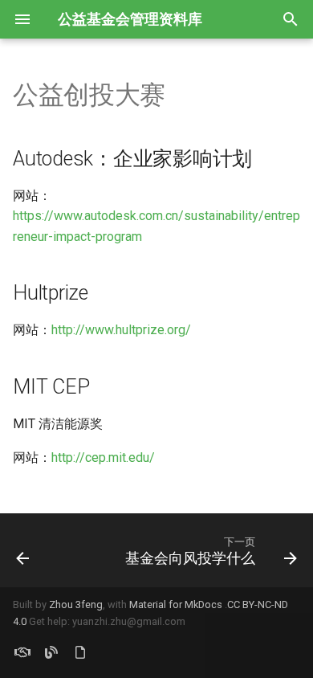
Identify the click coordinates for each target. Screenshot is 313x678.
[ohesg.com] (22, 652)
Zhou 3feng (76, 604)
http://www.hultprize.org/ (121, 329)
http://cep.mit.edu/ (103, 457)
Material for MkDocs (177, 604)
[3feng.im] (51, 652)
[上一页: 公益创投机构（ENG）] (23, 550)
